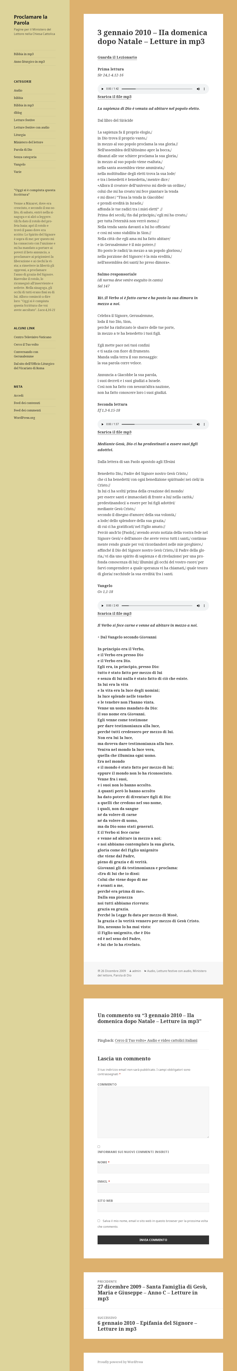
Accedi (18, 395)
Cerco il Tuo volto (26, 344)
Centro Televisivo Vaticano (32, 337)
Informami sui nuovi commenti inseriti (133, 1152)
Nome (104, 1162)
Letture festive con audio (31, 127)
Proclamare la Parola (30, 19)
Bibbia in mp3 (24, 54)
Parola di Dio (23, 150)
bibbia (18, 98)
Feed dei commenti (27, 410)
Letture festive (24, 120)
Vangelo (19, 164)
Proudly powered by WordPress (120, 1362)
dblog (18, 113)
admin (136, 971)
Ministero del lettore (28, 142)
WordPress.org (24, 418)
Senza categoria (25, 157)
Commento (107, 1084)
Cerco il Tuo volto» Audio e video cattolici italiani (156, 1040)
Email (104, 1181)
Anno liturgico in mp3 (29, 62)
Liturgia (20, 135)
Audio (18, 90)
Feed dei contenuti (27, 403)
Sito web (105, 1201)
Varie (17, 172)
